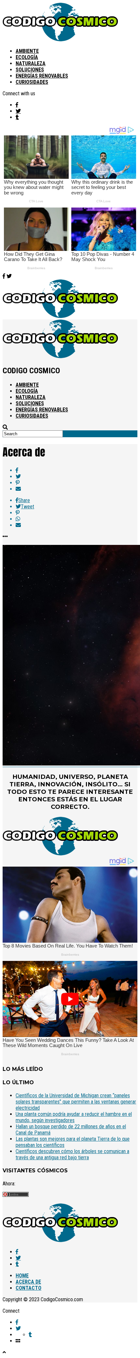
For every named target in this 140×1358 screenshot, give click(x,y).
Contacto (28, 1288)
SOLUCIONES (30, 70)
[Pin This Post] (76, 483)
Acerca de (28, 1282)
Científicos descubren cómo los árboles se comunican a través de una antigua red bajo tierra (72, 1154)
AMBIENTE (27, 51)
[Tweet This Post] (76, 476)
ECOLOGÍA (27, 57)
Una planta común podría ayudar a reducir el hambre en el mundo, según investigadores (74, 1117)
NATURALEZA (31, 63)
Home (22, 1276)
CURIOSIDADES (32, 82)
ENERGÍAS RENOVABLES (42, 76)
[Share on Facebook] (76, 470)
